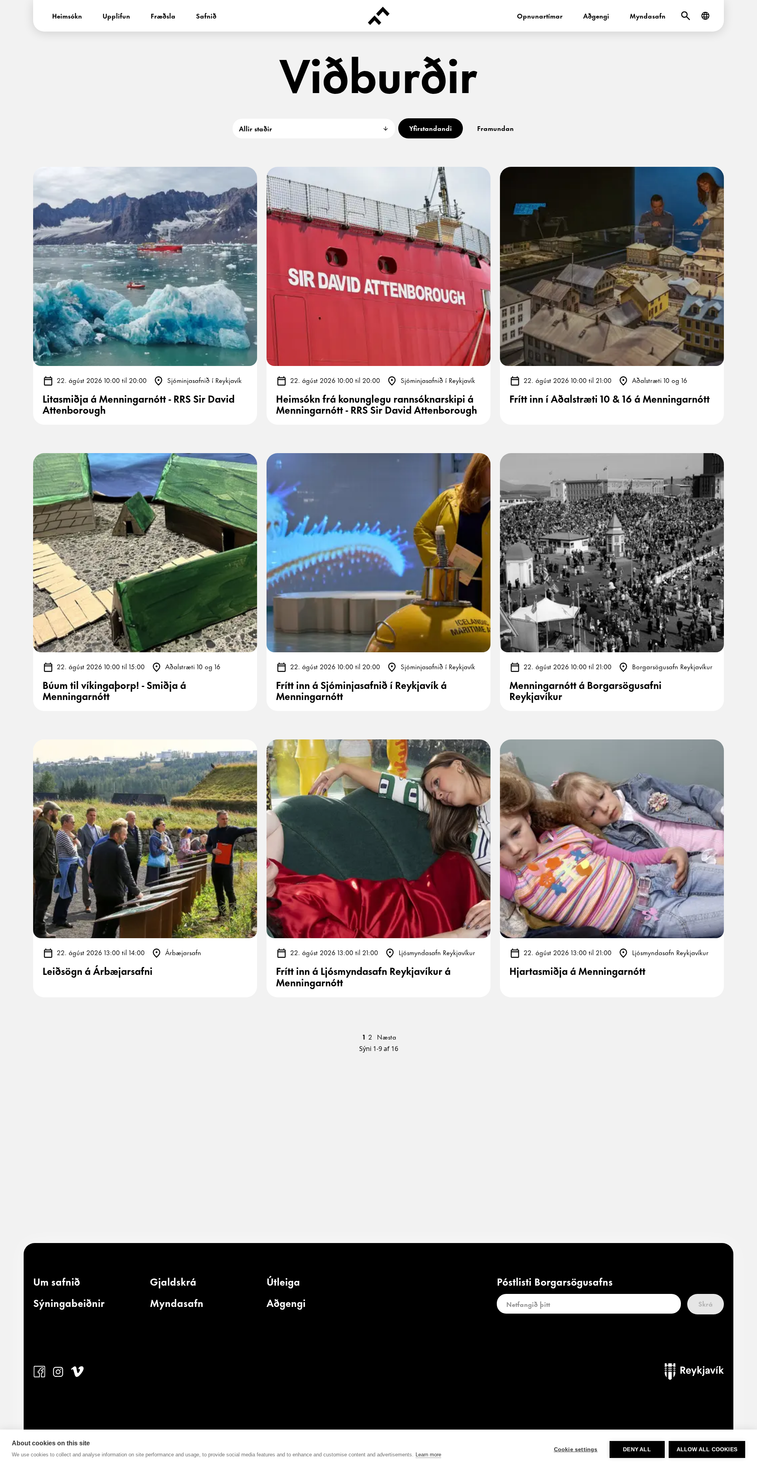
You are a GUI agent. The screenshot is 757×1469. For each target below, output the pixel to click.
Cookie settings (576, 1449)
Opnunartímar (540, 15)
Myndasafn (648, 15)
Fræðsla (163, 15)
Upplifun (116, 15)
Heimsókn (67, 15)
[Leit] (686, 16)
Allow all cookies (707, 1449)
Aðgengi (596, 15)
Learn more (428, 1455)
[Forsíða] (378, 16)
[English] (705, 16)
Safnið (206, 15)
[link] (56, 1283)
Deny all (637, 1449)
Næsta (386, 1036)
